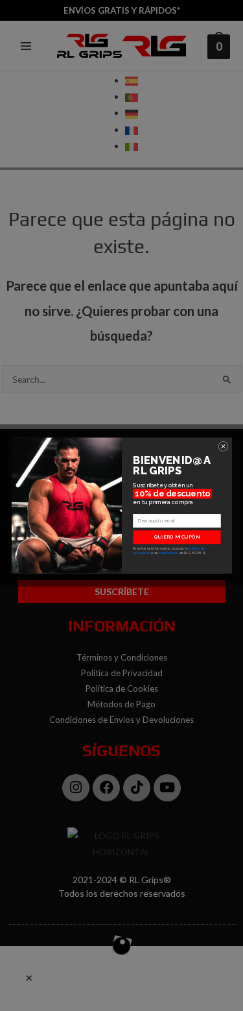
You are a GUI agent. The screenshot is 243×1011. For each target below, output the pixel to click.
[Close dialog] (223, 446)
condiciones (168, 553)
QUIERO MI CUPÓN (176, 537)
